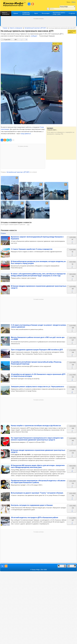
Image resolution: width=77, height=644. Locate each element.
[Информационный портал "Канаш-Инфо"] (13, 4)
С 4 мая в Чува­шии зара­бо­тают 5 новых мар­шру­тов (31, 249)
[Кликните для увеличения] (10, 188)
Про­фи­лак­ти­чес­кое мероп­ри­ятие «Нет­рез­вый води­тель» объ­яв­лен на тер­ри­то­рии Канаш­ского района (38, 481)
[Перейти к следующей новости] (72, 32)
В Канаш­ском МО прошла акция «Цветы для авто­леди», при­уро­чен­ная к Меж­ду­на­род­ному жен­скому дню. (38, 466)
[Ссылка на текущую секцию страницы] (54, 31)
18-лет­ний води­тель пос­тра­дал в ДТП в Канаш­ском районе (34, 517)
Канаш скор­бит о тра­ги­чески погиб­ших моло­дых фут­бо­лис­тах (36, 425)
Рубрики (3, 233)
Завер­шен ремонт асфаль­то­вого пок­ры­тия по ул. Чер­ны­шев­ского (37, 386)
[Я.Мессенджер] (7, 140)
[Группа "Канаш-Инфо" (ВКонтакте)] (2, 565)
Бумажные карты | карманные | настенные (14, 1)
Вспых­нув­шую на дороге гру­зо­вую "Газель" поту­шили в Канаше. (37, 493)
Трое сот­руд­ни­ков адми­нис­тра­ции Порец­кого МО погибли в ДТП (37, 350)
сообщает (34, 36)
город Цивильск (26, 133)
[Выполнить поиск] (48, 9)
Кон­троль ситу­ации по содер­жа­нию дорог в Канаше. (32, 505)
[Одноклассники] (5, 140)
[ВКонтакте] (2, 140)
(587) (18, 172)
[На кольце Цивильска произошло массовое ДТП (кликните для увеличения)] (31, 83)
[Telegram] (10, 140)
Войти (73, 2)
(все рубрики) (33, 172)
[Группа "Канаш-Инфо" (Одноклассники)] (6, 565)
